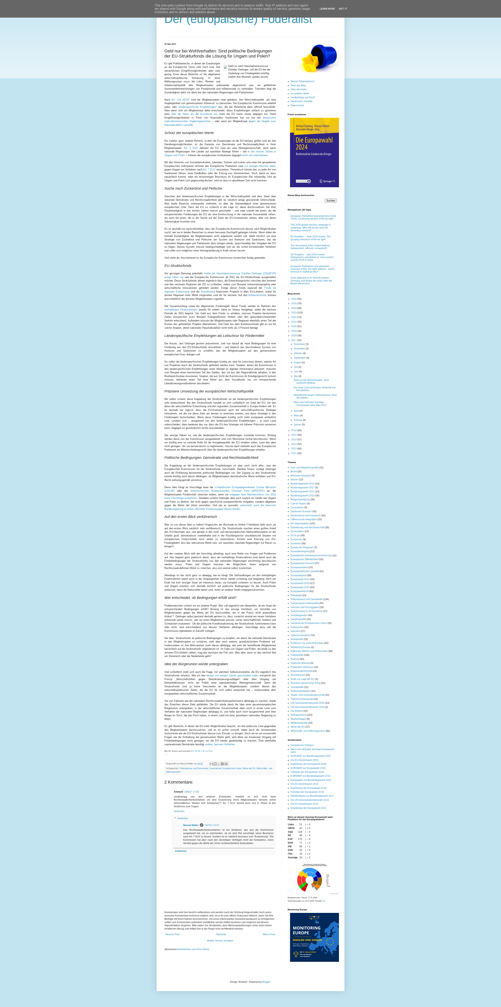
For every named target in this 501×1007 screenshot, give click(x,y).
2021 (294, 321)
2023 (294, 312)
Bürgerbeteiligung (300, 499)
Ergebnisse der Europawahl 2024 (308, 764)
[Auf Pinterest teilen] (226, 764)
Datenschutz (297, 105)
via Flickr (209, 751)
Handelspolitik (298, 619)
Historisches (297, 627)
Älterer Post (269, 934)
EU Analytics (297, 531)
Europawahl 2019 (300, 583)
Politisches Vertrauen (302, 667)
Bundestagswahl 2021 (302, 491)
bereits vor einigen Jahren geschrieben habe (232, 675)
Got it (343, 8)
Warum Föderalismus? (303, 81)
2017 (294, 340)
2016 (294, 430)
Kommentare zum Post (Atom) (193, 949)
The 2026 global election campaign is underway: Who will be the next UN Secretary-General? (311, 227)
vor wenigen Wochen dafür (259, 166)
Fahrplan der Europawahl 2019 (307, 792)
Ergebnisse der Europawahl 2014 (308, 808)
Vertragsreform (298, 715)
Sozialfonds (207, 291)
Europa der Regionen (302, 547)
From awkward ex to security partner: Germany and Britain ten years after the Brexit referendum (311, 280)
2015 (294, 435)
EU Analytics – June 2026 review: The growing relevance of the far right (311, 238)
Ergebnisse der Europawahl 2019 (308, 788)
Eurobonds (296, 539)
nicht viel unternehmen (255, 155)
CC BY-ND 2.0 (198, 751)
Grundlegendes (299, 615)
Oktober (298, 353)
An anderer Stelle (300, 93)
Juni (296, 371)
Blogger (266, 982)
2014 (294, 439)
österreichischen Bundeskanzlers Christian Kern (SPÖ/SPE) (227, 490)
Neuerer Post (172, 934)
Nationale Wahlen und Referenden (309, 651)
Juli (296, 367)
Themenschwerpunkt (302, 699)
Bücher (294, 479)
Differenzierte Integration (304, 519)
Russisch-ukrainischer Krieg (306, 683)
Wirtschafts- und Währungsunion (308, 731)
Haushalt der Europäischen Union (225, 768)
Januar (298, 424)
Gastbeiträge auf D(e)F (303, 97)
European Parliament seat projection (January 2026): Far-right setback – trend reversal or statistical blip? (312, 269)
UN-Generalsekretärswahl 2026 (307, 707)
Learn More (327, 8)
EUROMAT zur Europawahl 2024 (308, 768)
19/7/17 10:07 (212, 825)
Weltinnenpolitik (299, 723)
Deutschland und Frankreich (306, 515)
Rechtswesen (298, 675)
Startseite (221, 934)
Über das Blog (298, 85)
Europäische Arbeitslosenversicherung (311, 555)
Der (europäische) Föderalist (238, 18)
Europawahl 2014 (300, 579)
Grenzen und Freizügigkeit (305, 607)
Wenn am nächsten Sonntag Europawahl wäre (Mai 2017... (311, 403)
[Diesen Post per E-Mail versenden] (211, 764)
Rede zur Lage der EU (302, 679)
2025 (294, 303)
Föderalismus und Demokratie (194, 768)
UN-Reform (297, 711)
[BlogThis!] (215, 764)
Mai (296, 376)
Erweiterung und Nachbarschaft (307, 527)
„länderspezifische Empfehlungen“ (197, 106)
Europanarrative (299, 567)
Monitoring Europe (300, 647)
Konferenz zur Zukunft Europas (307, 643)
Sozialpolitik (297, 687)
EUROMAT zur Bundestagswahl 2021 (311, 776)
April (296, 410)
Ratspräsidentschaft (301, 671)
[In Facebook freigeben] (222, 764)
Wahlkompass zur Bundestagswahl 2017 (312, 796)
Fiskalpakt (296, 595)
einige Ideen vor (173, 277)
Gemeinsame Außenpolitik (305, 603)
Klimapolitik (297, 639)
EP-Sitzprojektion (300, 523)
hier (323, 901)
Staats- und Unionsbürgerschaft (307, 695)
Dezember (300, 344)
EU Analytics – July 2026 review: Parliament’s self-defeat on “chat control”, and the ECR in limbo (312, 257)
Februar (298, 420)
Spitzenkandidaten (301, 691)
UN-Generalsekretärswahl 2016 (307, 703)
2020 (294, 326)
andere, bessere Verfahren (220, 744)
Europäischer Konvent (302, 563)
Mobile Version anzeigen (220, 940)
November (300, 348)
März (297, 415)
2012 (294, 448)
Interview (295, 631)
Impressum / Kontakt (301, 101)
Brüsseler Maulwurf (301, 475)
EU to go (295, 535)
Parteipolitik (297, 655)
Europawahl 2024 (300, 587)
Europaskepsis (298, 575)
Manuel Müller (191, 825)
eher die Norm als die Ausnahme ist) (194, 113)
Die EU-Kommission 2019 (304, 784)
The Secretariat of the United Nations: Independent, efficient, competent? (310, 247)
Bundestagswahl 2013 (302, 483)
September (300, 357)
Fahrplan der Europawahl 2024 (307, 772)
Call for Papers (298, 503)
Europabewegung (300, 551)
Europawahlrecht (300, 591)
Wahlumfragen (298, 719)
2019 (294, 331)
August (298, 362)
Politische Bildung (300, 663)
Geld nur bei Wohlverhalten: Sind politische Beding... (311, 381)
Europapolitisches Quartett (305, 571)
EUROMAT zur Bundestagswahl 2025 (311, 756)
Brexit (294, 471)
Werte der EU (248, 768)
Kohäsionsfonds (257, 295)
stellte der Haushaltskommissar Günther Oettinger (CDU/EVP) (240, 273)
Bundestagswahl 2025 (302, 495)
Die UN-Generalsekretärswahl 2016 (310, 800)
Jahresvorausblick (300, 635)
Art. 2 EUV (191, 148)
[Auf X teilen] (219, 764)
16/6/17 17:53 (191, 791)
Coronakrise (297, 507)
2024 (294, 308)
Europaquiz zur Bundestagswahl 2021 (311, 780)
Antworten (179, 811)
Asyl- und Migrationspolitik (305, 467)
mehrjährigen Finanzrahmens (181, 309)
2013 (294, 444)
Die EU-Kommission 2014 (304, 804)
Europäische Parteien (302, 745)
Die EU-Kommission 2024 (304, 760)
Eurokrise (296, 543)
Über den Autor (299, 89)
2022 (294, 317)
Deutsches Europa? (301, 511)
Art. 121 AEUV (180, 99)
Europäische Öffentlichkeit (304, 559)
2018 (294, 335)
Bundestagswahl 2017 (302, 487)
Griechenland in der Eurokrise (307, 611)
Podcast (295, 659)
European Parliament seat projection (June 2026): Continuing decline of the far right (313, 217)
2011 (294, 453)
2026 (294, 299)
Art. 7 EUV (209, 169)
